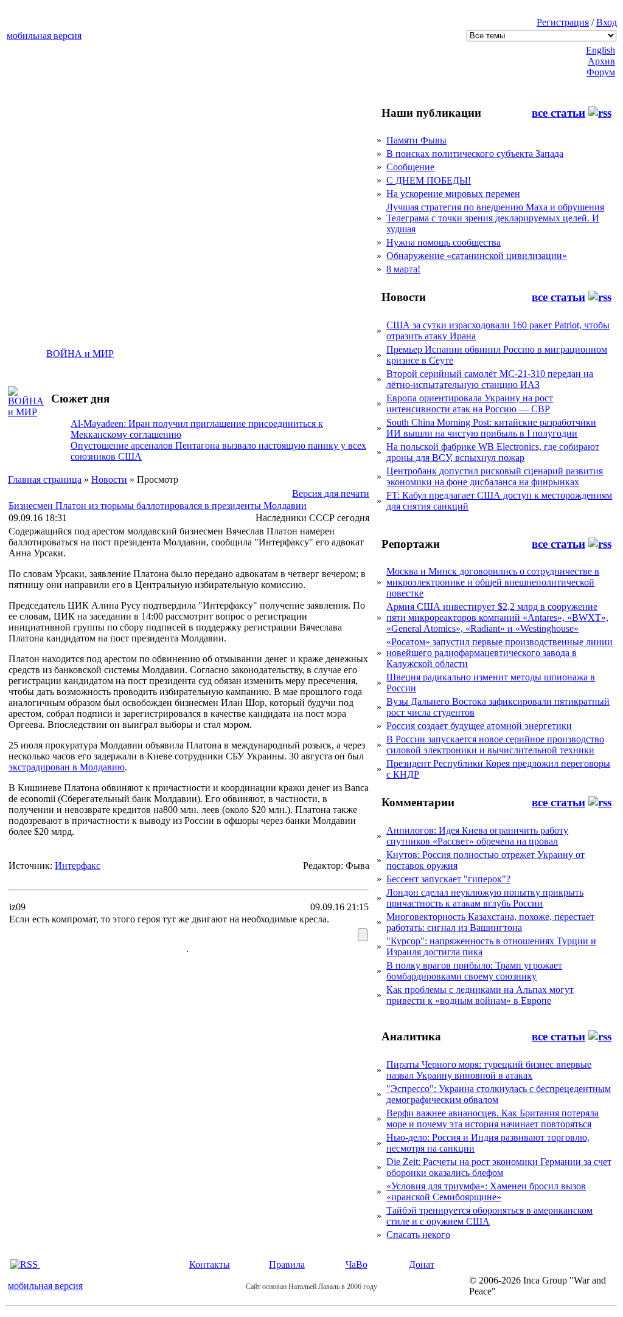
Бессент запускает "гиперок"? (448, 879)
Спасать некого (418, 1234)
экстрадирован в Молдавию (67, 767)
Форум (600, 72)
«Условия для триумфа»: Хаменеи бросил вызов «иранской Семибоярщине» (486, 1191)
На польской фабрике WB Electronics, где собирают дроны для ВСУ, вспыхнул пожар (492, 452)
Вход (606, 22)
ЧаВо (356, 1264)
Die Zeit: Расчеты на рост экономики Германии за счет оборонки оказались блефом (498, 1167)
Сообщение (410, 167)
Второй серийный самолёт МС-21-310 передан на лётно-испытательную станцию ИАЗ (489, 379)
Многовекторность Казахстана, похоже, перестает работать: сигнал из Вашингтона (490, 922)
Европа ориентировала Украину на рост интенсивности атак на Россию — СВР (469, 403)
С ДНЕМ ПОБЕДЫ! (428, 180)
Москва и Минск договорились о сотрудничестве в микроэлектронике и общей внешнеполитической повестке (492, 582)
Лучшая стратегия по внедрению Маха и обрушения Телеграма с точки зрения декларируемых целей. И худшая (495, 218)
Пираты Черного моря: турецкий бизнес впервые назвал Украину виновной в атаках (488, 1069)
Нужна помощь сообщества (443, 242)
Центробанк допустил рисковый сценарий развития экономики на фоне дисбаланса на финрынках (494, 476)
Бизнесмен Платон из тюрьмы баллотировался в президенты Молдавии (158, 505)
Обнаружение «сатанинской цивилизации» (476, 256)
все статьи (558, 112)
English (600, 50)
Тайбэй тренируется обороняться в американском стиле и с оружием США (489, 1215)
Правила (287, 1264)
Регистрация (563, 22)
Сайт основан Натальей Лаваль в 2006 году (311, 1286)
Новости (109, 479)
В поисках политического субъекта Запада (474, 153)
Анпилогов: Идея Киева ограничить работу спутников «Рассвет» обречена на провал (477, 835)
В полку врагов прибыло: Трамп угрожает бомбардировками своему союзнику (474, 970)
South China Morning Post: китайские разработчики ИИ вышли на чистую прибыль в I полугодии (491, 427)
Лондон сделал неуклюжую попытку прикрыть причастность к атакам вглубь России (484, 897)
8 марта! (403, 269)
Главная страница (45, 479)
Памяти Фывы (416, 140)
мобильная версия (44, 35)
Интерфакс (77, 865)
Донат (421, 1264)
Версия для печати (330, 493)
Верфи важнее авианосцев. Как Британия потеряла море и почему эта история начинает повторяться (492, 1118)
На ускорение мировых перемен (453, 193)
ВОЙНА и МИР (80, 353)
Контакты (209, 1264)
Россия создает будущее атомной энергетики (479, 726)
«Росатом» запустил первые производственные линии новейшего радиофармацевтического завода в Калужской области (499, 653)
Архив (601, 61)
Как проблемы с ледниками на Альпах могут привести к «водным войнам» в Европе (480, 995)
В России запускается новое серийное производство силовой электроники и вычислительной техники (495, 744)
